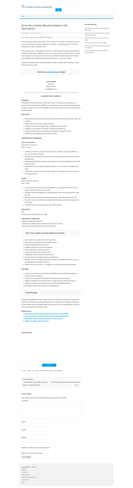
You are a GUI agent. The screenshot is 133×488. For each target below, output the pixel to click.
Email (23, 429)
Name (23, 421)
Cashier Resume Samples (35, 37)
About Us (24, 469)
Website (24, 437)
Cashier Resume (52, 72)
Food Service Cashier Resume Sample (96, 42)
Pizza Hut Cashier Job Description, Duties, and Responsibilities (47, 316)
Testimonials (25, 479)
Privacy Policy (25, 474)
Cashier (26, 37)
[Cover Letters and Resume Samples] (36, 8)
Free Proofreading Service (29, 477)
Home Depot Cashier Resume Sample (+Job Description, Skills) (47, 314)
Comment (25, 400)
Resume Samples (47, 37)
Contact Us (25, 472)
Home (23, 16)
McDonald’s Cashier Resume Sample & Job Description (44, 318)
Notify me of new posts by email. (32, 453)
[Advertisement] (51, 346)
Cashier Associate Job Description (37, 321)
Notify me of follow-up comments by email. (35, 447)
